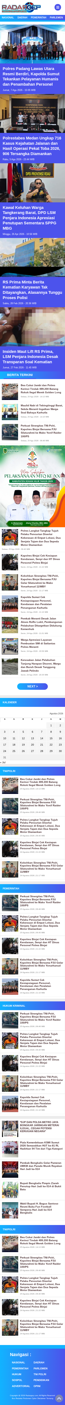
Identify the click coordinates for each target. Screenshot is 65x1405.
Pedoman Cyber (30, 1398)
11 (14, 738)
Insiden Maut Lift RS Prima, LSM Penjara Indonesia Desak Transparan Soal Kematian (30, 356)
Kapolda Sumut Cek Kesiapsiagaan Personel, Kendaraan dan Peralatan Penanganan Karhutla (35, 984)
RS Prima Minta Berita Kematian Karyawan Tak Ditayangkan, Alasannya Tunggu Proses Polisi (32, 290)
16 (60, 738)
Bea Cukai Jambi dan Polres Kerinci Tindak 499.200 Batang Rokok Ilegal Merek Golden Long (40, 782)
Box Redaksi (17, 1398)
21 (41, 744)
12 (23, 738)
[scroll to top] (59, 1400)
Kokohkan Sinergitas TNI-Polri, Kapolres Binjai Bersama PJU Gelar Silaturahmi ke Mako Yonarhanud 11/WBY (41, 867)
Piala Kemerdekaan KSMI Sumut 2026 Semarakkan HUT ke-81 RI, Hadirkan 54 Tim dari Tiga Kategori (41, 1145)
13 (32, 738)
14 (41, 738)
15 (51, 738)
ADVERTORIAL (21, 1386)
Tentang (49, 1398)
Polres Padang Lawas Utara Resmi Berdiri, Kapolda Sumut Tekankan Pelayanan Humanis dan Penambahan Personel (31, 76)
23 (60, 744)
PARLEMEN (56, 17)
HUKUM (16, 1374)
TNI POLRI (40, 1374)
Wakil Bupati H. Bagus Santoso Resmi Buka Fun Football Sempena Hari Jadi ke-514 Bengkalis (39, 1208)
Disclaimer (41, 1398)
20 (32, 744)
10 (4, 738)
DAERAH (22, 17)
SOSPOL (17, 1380)
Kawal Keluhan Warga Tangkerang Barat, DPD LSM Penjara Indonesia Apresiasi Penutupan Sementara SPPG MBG (29, 218)
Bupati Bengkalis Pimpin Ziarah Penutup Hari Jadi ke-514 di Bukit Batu (40, 1186)
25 (13, 751)
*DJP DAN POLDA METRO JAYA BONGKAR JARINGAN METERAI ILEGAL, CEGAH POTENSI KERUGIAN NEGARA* (39, 1127)
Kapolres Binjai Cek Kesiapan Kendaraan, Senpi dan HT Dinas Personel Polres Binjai (39, 845)
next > (32, 686)
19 (23, 744)
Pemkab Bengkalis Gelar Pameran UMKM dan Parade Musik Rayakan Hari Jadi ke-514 (41, 1165)
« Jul (2, 762)
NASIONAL (8, 17)
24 (4, 751)
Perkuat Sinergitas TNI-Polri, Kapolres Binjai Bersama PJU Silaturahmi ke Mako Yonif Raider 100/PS (40, 804)
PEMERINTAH (38, 17)
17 (4, 744)
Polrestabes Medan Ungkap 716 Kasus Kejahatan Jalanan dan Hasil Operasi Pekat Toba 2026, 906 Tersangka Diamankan (32, 146)
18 (13, 744)
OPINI (37, 1386)
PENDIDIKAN (41, 1380)
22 (51, 744)
